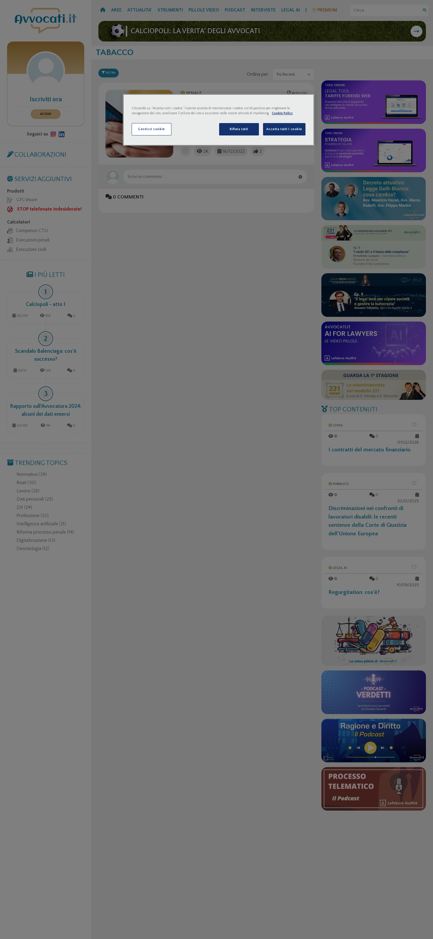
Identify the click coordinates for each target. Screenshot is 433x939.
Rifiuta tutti (239, 129)
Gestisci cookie (151, 129)
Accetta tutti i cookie (284, 129)
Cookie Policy (282, 113)
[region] (218, 120)
